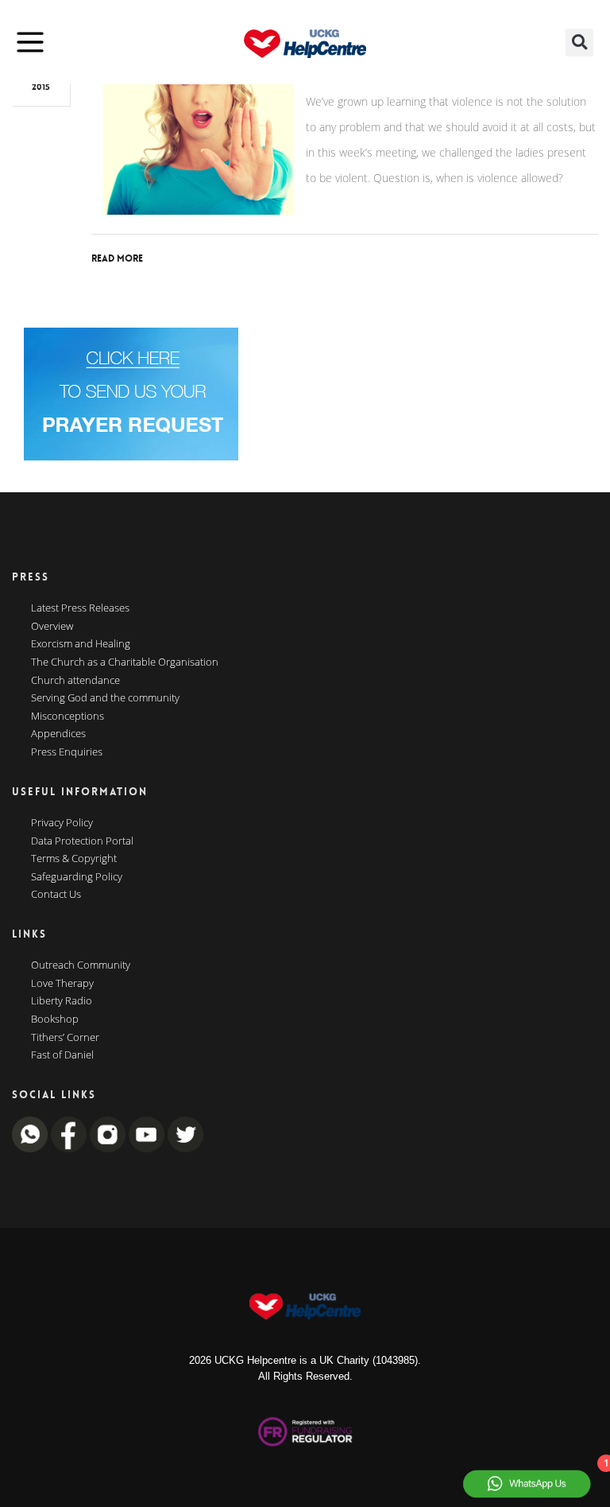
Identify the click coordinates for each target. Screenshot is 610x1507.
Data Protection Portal (82, 841)
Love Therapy (62, 983)
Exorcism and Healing (80, 644)
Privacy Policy (62, 823)
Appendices (58, 734)
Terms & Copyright (74, 859)
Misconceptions (67, 716)
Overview (52, 626)
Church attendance (75, 680)
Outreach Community (80, 965)
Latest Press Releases (80, 608)
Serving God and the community (105, 698)
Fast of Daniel (62, 1055)
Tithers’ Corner (65, 1037)
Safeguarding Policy (76, 877)
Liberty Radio (61, 1001)
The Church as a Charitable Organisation (124, 662)
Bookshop (55, 1019)
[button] (579, 42)
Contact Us (56, 894)
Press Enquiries (66, 752)
